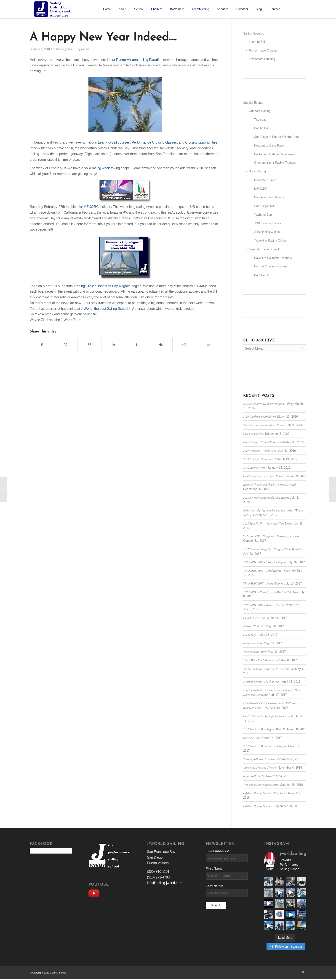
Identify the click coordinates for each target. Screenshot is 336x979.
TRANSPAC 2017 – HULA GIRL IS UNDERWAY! (272, 605)
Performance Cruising (263, 50)
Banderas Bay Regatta (269, 197)
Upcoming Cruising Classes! (260, 767)
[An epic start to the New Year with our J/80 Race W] (290, 914)
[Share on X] (65, 344)
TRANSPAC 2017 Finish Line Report (264, 562)
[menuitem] (107, 9)
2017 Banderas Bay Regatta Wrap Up (264, 729)
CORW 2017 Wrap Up (256, 618)
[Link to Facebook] (296, 972)
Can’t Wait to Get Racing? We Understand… (269, 716)
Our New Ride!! (252, 738)
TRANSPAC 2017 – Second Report (263, 583)
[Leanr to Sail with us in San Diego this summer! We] (268, 892)
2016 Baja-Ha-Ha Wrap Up (259, 759)
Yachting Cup (263, 214)
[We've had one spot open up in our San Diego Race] (301, 914)
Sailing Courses (253, 33)
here (79, 224)
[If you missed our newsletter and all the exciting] (268, 881)
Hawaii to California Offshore (273, 258)
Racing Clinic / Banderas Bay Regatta (102, 286)
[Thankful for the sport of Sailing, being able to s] (301, 925)
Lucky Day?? (251, 634)
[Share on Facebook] (42, 344)
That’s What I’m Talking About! (261, 660)
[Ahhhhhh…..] (3, 489)
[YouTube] (95, 893)
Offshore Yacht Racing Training (275, 162)
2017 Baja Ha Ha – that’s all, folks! (263, 523)
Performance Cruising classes (154, 142)
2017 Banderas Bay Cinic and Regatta (265, 746)
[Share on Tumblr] (137, 344)
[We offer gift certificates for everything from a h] (290, 925)
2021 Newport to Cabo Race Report (264, 425)
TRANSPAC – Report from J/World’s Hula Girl (270, 592)
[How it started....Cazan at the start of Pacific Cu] (301, 881)
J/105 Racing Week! (255, 467)
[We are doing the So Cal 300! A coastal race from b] (301, 892)
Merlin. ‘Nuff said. (254, 626)
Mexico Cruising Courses (270, 266)
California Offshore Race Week (274, 154)
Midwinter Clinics (265, 180)
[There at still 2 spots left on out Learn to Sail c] (279, 914)
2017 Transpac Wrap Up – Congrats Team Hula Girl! (273, 549)
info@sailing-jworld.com (164, 883)
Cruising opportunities (201, 142)
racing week (101, 168)
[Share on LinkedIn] (113, 344)
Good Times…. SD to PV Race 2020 (264, 442)
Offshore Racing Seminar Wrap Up (263, 793)
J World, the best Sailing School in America (113, 308)
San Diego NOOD (265, 206)
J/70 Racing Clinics (267, 232)
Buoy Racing (257, 171)
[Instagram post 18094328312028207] (268, 903)
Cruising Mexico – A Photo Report (263, 476)
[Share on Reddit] (184, 344)
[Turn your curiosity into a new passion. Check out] (279, 925)
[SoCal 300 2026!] (279, 892)
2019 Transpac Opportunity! (259, 459)
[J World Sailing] (53, 9)
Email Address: (217, 851)
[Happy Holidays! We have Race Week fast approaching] (268, 925)
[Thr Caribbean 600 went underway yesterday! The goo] (301, 903)
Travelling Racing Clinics (270, 240)
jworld (85, 49)
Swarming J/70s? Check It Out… (262, 681)
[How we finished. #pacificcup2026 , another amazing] (279, 881)
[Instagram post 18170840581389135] (268, 914)
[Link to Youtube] (302, 972)
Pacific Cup (261, 128)
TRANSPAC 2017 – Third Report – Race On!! (269, 570)
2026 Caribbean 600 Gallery (259, 416)
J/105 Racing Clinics (267, 223)
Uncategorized (65, 49)
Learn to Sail (257, 42)
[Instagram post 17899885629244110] (290, 903)
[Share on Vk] (161, 344)
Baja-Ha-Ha (261, 275)
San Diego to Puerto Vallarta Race (276, 137)
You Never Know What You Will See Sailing (268, 669)
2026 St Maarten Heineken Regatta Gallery (268, 403)
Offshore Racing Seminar (257, 806)
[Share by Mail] (208, 344)
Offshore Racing (259, 111)
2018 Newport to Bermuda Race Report (266, 497)
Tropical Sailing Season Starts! (261, 784)
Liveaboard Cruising (262, 59)
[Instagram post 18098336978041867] (290, 892)
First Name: (215, 868)
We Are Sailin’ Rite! (255, 651)
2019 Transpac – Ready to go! (260, 450)
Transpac (260, 119)
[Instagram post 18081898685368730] (279, 903)
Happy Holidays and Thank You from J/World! (269, 484)
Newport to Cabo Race (269, 145)
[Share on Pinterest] (89, 344)
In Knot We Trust (253, 643)
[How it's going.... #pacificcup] (290, 881)
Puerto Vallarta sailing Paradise (139, 60)
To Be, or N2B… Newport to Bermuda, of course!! (272, 536)
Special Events (253, 102)
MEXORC (91, 207)
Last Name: (214, 886)
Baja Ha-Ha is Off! (254, 776)
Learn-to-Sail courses (114, 142)
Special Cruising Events (265, 249)
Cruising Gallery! (253, 433)
